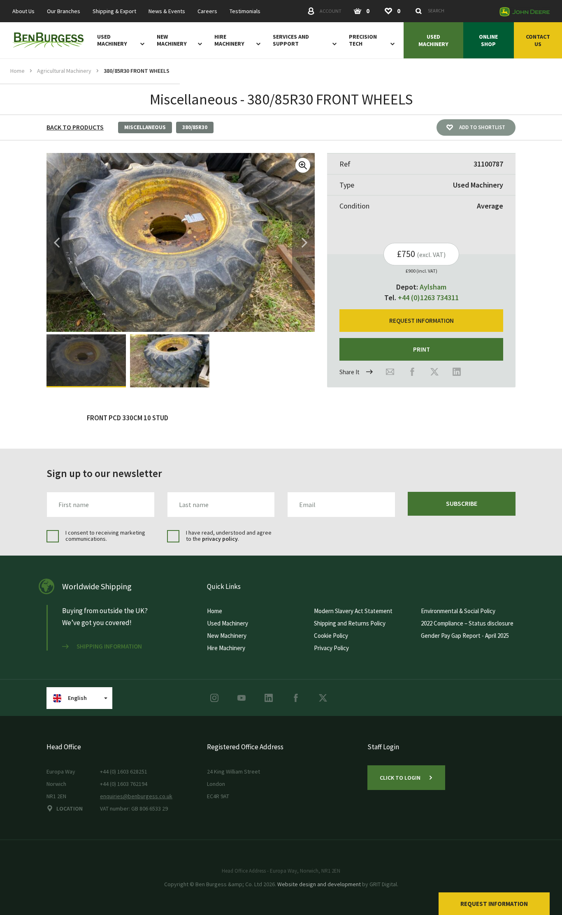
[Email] (390, 372)
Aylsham (433, 287)
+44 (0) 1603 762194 (123, 784)
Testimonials (245, 11)
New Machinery (172, 40)
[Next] (304, 242)
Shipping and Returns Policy (350, 623)
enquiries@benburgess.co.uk (136, 796)
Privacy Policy (331, 648)
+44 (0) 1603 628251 (123, 771)
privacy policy (220, 538)
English (77, 698)
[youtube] (241, 697)
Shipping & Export (114, 11)
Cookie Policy (331, 635)
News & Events (167, 11)
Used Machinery (112, 40)
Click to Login (400, 777)
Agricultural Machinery (64, 70)
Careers (207, 11)
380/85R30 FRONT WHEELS (137, 70)
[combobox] (453, 10)
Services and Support (291, 40)
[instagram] (214, 697)
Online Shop (488, 40)
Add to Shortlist (482, 127)
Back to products (75, 127)
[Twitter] (434, 372)
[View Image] (86, 360)
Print (421, 349)
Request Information (494, 904)
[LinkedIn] (457, 372)
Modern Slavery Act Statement (353, 611)
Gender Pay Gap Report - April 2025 (465, 635)
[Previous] (56, 242)
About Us (23, 11)
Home (17, 70)
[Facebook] (412, 372)
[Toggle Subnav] (140, 43)
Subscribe (461, 503)
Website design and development (319, 884)
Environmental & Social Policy (458, 611)
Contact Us (538, 40)
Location (69, 808)
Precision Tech (363, 40)
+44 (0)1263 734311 (428, 297)
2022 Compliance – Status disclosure (467, 623)
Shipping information (109, 646)
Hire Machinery (229, 40)
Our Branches (63, 11)
